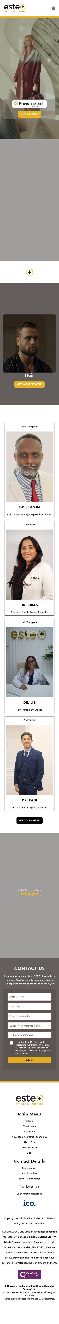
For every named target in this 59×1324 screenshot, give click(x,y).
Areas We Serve (29, 1147)
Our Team (29, 1131)
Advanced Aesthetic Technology (29, 1136)
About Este (30, 1142)
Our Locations (29, 1168)
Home (29, 1120)
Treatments (29, 1126)
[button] (29, 114)
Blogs (29, 1152)
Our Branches (29, 1173)
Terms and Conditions (34, 1223)
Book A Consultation (29, 1178)
